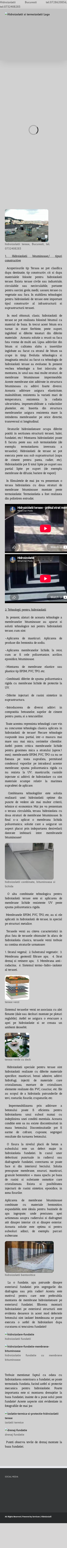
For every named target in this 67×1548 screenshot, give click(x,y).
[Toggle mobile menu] (61, 14)
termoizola (11, 1384)
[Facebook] (6, 1485)
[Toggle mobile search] (55, 14)
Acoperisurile (14, 268)
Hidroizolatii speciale (21, 1067)
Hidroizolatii (46, 1516)
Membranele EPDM (18, 915)
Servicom (36, 1516)
